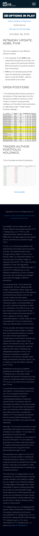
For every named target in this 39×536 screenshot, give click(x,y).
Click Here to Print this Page (19, 29)
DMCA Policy (24, 218)
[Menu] (33, 4)
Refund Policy (15, 218)
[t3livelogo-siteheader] (9, 4)
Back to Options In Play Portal (19, 21)
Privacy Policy (30, 216)
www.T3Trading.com (19, 525)
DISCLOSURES (19, 192)
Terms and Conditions (18, 216)
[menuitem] (33, 4)
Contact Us (7, 216)
